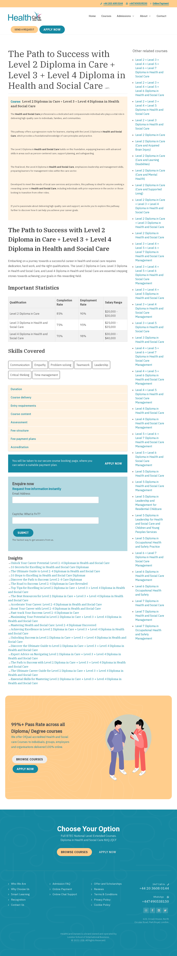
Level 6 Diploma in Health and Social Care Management (149, 576)
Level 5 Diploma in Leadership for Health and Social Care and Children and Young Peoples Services (149, 524)
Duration (16, 389)
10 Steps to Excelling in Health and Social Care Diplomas (48, 575)
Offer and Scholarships (108, 883)
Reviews (99, 889)
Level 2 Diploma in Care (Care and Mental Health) (150, 174)
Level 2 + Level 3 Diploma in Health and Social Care (149, 124)
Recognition (18, 899)
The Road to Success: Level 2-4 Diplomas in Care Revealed (49, 583)
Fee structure (20, 430)
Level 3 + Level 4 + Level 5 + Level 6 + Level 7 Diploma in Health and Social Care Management (149, 252)
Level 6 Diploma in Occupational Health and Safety (148, 590)
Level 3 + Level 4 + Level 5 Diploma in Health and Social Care (149, 294)
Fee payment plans (23, 439)
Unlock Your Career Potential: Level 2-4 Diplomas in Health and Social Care (60, 563)
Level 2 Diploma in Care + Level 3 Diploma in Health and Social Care (150, 223)
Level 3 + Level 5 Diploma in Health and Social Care (149, 327)
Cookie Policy (102, 904)
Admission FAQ (61, 883)
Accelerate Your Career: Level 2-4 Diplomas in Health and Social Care (56, 604)
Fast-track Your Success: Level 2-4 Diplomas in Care (45, 612)
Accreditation (20, 447)
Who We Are (18, 883)
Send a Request (24, 29)
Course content (21, 414)
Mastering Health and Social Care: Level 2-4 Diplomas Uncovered (53, 625)
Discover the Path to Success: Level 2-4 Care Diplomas (46, 579)
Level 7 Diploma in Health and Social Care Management (149, 616)
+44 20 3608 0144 (154, 888)
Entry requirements (23, 405)
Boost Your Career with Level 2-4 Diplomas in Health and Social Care (56, 608)
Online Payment (161, 3)
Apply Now (52, 29)
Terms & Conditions (105, 894)
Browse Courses (29, 759)
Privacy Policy (102, 899)
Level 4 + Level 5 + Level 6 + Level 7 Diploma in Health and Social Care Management (149, 356)
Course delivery (21, 397)
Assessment (19, 422)
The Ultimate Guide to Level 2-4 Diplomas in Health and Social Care (55, 571)
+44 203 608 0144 (113, 3)
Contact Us (17, 904)
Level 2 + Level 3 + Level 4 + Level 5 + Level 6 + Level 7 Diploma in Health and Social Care (149, 68)
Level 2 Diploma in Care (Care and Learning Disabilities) (150, 160)
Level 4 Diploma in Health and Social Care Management (149, 423)
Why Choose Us (20, 889)
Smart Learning (20, 894)
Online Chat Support (65, 894)
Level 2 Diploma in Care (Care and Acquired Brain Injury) (150, 145)
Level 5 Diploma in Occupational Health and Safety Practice (148, 542)
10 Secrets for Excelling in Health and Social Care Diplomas (50, 567)
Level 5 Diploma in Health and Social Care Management (149, 486)
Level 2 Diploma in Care (150, 135)
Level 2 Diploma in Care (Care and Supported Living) (150, 189)
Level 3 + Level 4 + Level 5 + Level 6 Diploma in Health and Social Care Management (149, 275)
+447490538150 (138, 3)
